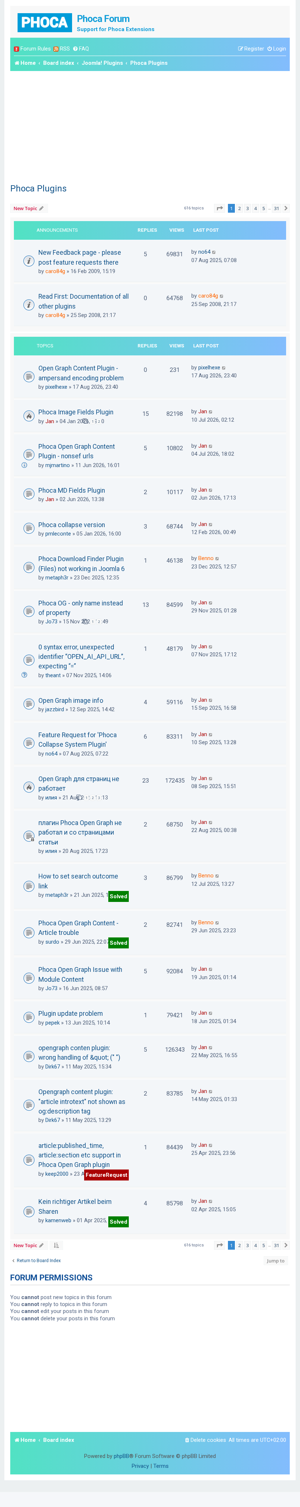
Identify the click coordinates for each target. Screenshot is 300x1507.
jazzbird (54, 709)
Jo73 (51, 621)
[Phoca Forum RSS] (56, 49)
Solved (118, 896)
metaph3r (56, 577)
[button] (219, 208)
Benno (206, 558)
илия (51, 797)
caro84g (55, 271)
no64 (204, 252)
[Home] (45, 22)
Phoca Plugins (38, 188)
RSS (65, 48)
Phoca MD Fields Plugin (71, 490)
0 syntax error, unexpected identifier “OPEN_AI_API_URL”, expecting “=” (81, 657)
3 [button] (247, 208)
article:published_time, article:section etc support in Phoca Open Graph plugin (79, 1155)
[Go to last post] (214, 252)
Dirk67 (52, 1066)
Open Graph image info (70, 700)
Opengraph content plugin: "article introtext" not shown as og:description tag (81, 1101)
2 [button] (239, 208)
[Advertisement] (150, 126)
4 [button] (255, 208)
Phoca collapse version (71, 525)
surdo (52, 942)
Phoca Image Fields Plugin (75, 412)
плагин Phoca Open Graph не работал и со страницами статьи (80, 832)
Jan (49, 421)
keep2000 (56, 1174)
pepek (52, 1022)
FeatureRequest (106, 1175)
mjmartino (57, 465)
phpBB (121, 1456)
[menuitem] (80, 49)
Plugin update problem (70, 1013)
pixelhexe (56, 387)
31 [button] (276, 208)
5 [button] (263, 208)
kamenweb (58, 1220)
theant (53, 675)
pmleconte (58, 533)
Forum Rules (35, 48)
